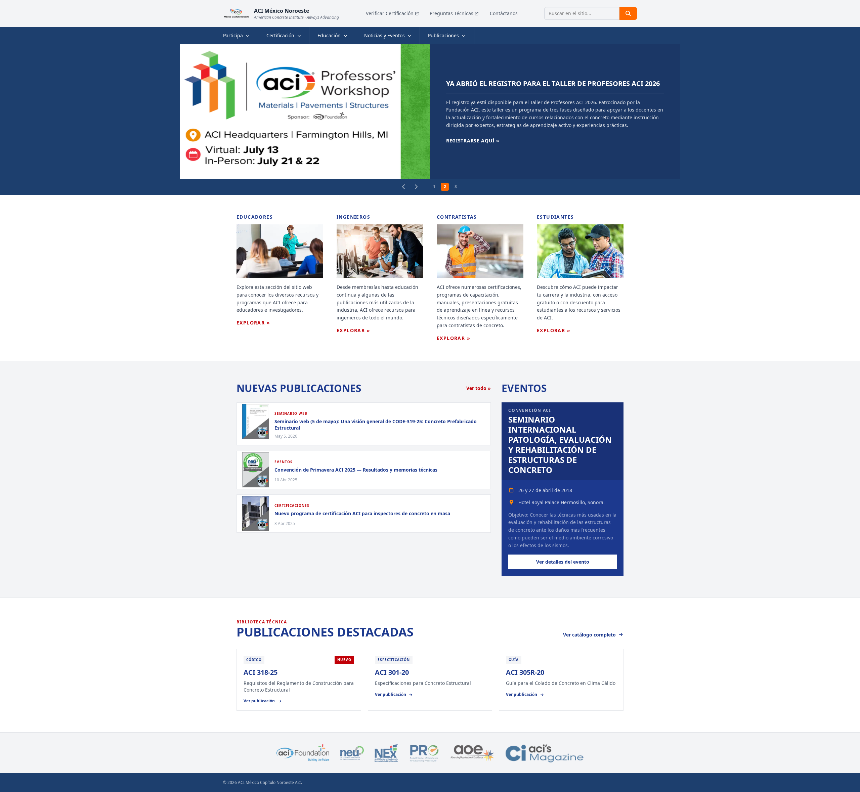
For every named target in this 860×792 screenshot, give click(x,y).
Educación (329, 35)
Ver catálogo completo (589, 634)
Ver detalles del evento (562, 562)
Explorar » (253, 322)
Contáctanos (504, 13)
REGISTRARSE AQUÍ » (473, 140)
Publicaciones (443, 35)
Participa (233, 35)
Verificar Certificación (390, 13)
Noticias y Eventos (384, 35)
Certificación (280, 35)
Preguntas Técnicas (451, 13)
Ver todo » (478, 388)
